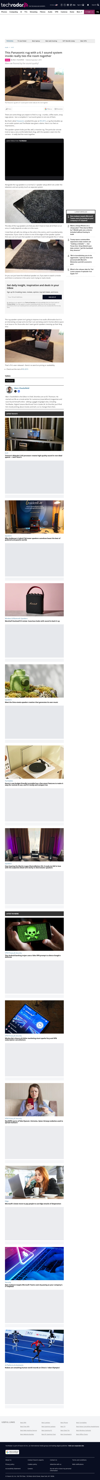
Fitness (42, 12)
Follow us (49, 109)
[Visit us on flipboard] (71, 5)
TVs (25, 12)
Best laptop (36, 41)
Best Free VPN (24, 1426)
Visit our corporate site (76, 1446)
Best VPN (83, 41)
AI (21, 12)
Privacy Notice (11, 304)
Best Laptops (46, 1422)
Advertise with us (55, 1464)
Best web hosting (51, 41)
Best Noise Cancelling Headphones (87, 1426)
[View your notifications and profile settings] (88, 5)
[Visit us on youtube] (68, 5)
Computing (13, 12)
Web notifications (78, 1464)
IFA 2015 (43, 121)
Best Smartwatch (66, 1434)
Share (9, 109)
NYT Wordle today (69, 41)
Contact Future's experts (36, 1460)
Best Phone (64, 1422)
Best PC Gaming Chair (49, 1434)
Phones (4, 12)
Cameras (64, 12)
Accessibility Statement (13, 1469)
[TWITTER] (16, 391)
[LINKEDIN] (19, 391)
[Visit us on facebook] (61, 5)
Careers (30, 1469)
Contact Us (53, 1460)
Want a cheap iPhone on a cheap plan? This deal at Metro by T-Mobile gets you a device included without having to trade (81, 230)
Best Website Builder (27, 1434)
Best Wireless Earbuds (83, 1430)
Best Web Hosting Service (28, 1430)
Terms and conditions (79, 1460)
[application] (34, 159)
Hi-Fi (12, 47)
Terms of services (30, 302)
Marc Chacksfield (18, 60)
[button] (95, 5)
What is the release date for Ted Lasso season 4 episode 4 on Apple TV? (81, 272)
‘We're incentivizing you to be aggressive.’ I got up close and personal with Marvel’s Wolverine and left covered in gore (81, 260)
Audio (50, 12)
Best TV (63, 1426)
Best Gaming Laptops (48, 1426)
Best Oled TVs (65, 1430)
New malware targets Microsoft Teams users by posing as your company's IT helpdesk (81, 218)
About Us (8, 1460)
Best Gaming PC (47, 1430)
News (7, 60)
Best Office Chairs (82, 1434)
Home (72, 12)
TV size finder (21, 41)
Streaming (33, 12)
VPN (56, 12)
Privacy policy (9, 1464)
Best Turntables (81, 1422)
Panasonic (20, 121)
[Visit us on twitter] (65, 5)
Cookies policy (32, 1464)
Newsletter (60, 109)
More (78, 12)
